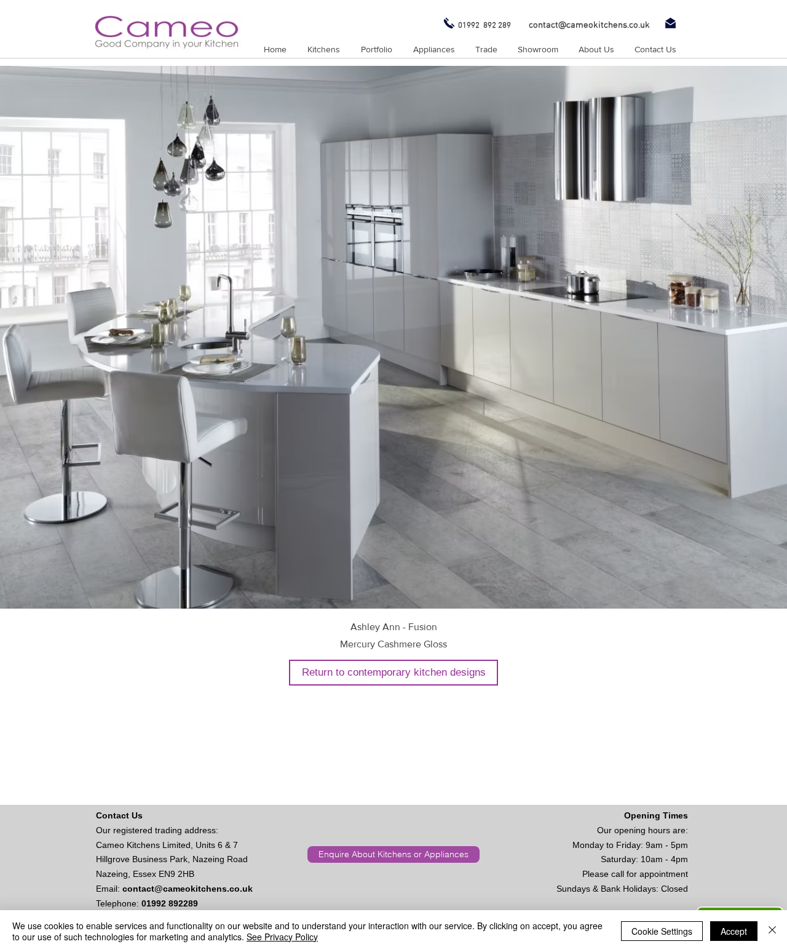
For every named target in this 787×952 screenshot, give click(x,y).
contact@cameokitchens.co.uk (187, 889)
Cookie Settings (661, 931)
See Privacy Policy (282, 936)
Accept (734, 931)
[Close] (772, 931)
